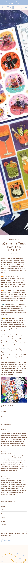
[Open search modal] (16, 7)
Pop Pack (11, 239)
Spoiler (17, 239)
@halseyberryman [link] (13, 337)
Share (5, 411)
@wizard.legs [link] (8, 320)
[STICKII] (8, 7)
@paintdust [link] (8, 278)
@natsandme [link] (6, 292)
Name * (3, 506)
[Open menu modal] (25, 7)
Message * (4, 521)
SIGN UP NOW (8, 406)
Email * (3, 514)
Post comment (7, 540)
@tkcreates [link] (13, 306)
